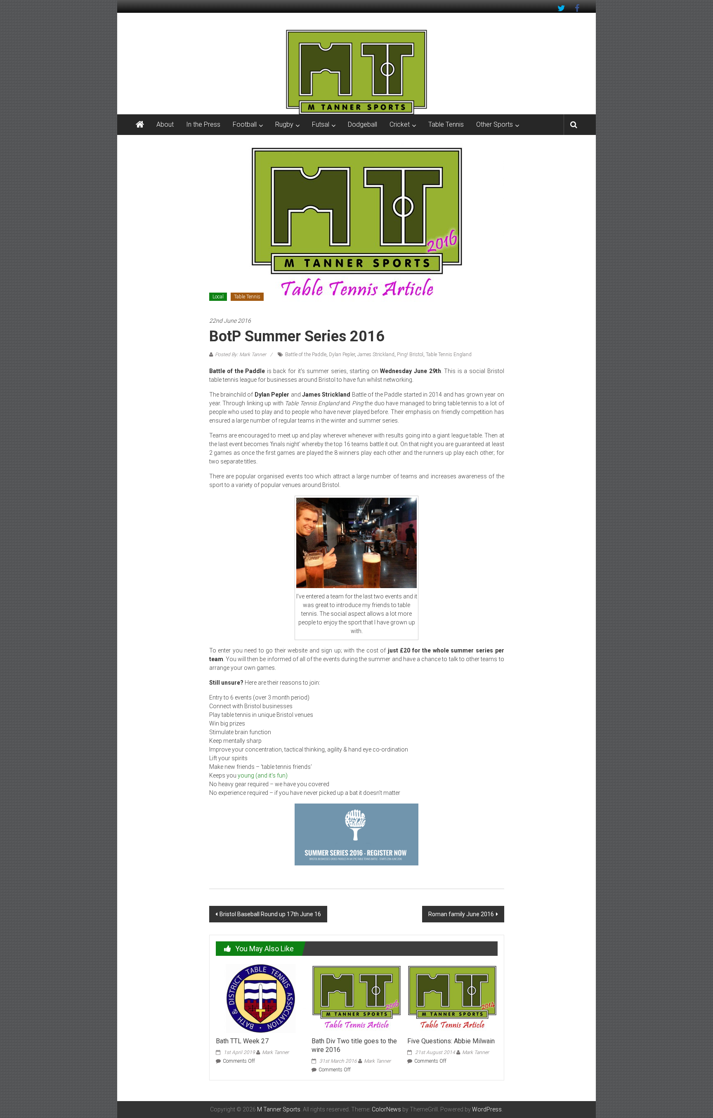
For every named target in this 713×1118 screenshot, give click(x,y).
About (165, 124)
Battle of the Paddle (305, 354)
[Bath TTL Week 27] (261, 998)
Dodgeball (362, 124)
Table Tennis (446, 124)
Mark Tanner (275, 1052)
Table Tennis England (449, 354)
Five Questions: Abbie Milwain (451, 1041)
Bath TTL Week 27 (242, 1041)
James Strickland (375, 354)
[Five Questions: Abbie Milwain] (452, 998)
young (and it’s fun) (263, 775)
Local (218, 297)
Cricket (400, 124)
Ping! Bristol (410, 354)
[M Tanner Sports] (356, 71)
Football (245, 124)
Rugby (284, 124)
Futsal (320, 124)
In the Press (203, 124)
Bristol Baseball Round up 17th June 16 (270, 914)
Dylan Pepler (342, 354)
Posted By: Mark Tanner (240, 354)
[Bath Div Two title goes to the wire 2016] (356, 998)
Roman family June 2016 (461, 914)
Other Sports (494, 124)
